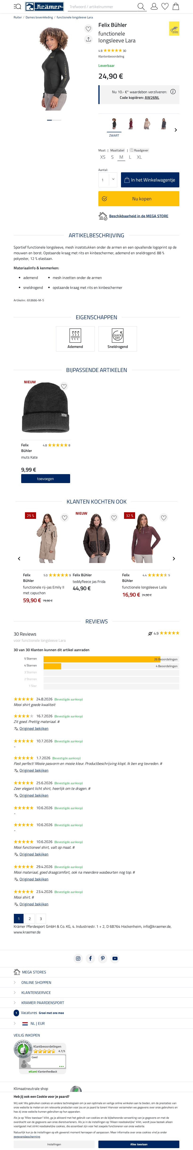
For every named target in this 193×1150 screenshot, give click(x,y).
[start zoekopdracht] (142, 6)
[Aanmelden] (154, 5)
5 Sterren (30, 658)
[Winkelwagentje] (175, 5)
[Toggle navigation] (17, 6)
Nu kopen (142, 198)
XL (139, 157)
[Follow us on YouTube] (115, 958)
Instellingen (54, 1144)
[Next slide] (175, 130)
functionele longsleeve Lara (75, 17)
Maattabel (117, 150)
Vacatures (40, 1012)
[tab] (49, 120)
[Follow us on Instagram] (78, 958)
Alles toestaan (139, 1144)
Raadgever (141, 150)
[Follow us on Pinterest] (102, 958)
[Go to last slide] (19, 558)
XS (102, 157)
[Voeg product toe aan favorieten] (88, 28)
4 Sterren (30, 665)
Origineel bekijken (34, 728)
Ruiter (18, 17)
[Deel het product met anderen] (88, 39)
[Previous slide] (102, 130)
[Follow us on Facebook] (90, 958)
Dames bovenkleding (39, 17)
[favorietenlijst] (165, 5)
